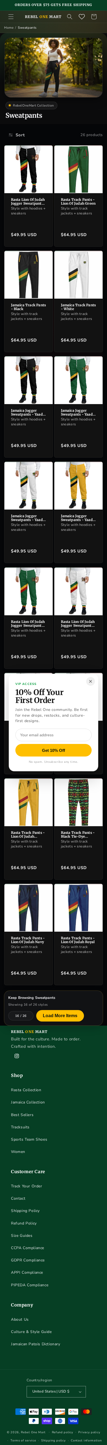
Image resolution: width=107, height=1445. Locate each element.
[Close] (90, 681)
